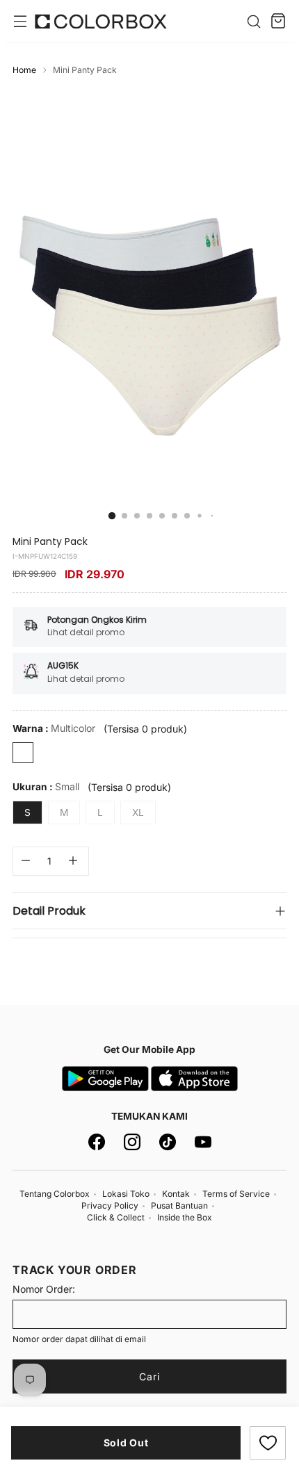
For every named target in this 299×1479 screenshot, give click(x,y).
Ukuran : (46, 786)
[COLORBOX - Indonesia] (101, 21)
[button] (268, 1443)
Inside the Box (184, 1217)
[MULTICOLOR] (23, 752)
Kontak (176, 1193)
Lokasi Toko (126, 1193)
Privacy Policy (109, 1205)
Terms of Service (236, 1193)
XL (138, 812)
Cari (149, 1376)
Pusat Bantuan (179, 1205)
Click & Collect (116, 1217)
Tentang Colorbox (54, 1193)
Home (24, 70)
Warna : (54, 728)
